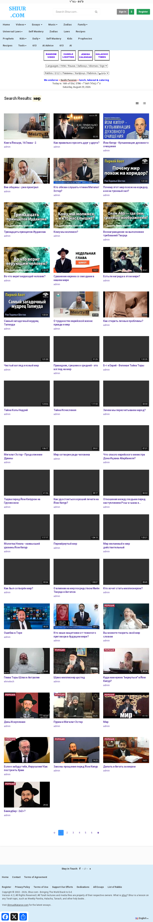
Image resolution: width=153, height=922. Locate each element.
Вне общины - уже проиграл (21, 187)
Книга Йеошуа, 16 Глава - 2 (20, 142)
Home (6, 24)
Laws (67, 31)
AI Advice (48, 45)
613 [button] (61, 45)
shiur (124, 895)
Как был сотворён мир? (18, 588)
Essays (36, 24)
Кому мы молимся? (66, 231)
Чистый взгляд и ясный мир (21, 365)
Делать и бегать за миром (119, 766)
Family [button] (82, 24)
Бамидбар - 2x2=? (14, 811)
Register (143, 11)
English (142, 918)
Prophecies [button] (85, 38)
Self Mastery (36, 31)
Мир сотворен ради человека (72, 454)
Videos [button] (20, 24)
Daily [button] (35, 38)
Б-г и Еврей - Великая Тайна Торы (123, 365)
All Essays (98, 887)
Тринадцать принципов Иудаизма (25, 231)
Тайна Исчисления (65, 410)
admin (7, 147)
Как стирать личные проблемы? (123, 320)
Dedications (83, 887)
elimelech (9, 681)
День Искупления (14, 721)
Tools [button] (21, 45)
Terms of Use (41, 887)
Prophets (8, 38)
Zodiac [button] (67, 24)
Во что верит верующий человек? (25, 276)
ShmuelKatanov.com (18, 905)
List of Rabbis (115, 887)
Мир (105, 721)
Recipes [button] (7, 45)
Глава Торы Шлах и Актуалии (22, 677)
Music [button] (52, 24)
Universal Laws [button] (12, 31)
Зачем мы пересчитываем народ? (124, 410)
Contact (16, 877)
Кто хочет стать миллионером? (123, 588)
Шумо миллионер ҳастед (69, 677)
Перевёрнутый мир (65, 543)
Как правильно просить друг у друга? (76, 142)
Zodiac (53, 31)
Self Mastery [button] (53, 38)
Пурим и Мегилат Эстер (68, 721)
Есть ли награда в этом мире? (121, 276)
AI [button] (70, 45)
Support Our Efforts (62, 887)
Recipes (80, 31)
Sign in (122, 11)
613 (34, 45)
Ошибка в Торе (13, 632)
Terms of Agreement (35, 877)
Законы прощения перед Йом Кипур (76, 766)
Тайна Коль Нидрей (16, 410)
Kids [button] (22, 38)
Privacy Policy (22, 887)
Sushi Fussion (68, 80)
